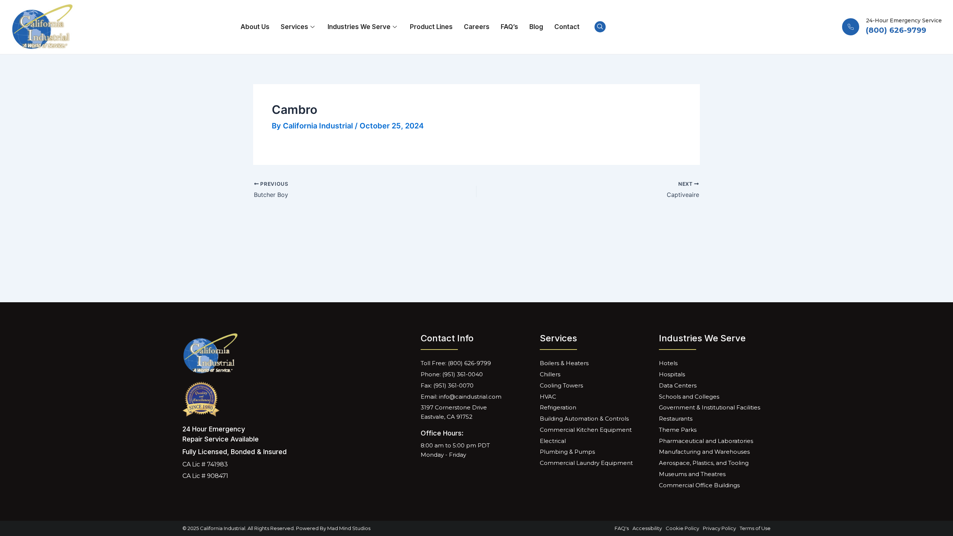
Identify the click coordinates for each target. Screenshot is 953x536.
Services (294, 27)
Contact (567, 27)
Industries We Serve (359, 27)
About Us (255, 27)
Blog (536, 27)
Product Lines (431, 27)
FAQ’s (509, 27)
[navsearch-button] (600, 26)
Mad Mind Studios (348, 528)
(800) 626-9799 (896, 30)
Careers (477, 27)
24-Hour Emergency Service (904, 20)
